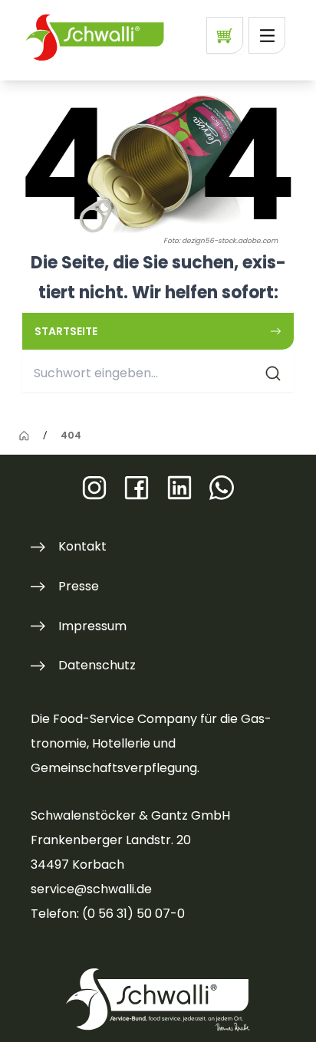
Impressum (92, 626)
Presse (78, 586)
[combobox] (157, 373)
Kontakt (82, 546)
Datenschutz (97, 665)
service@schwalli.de (91, 889)
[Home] (24, 436)
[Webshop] (224, 35)
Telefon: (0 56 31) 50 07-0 (108, 913)
